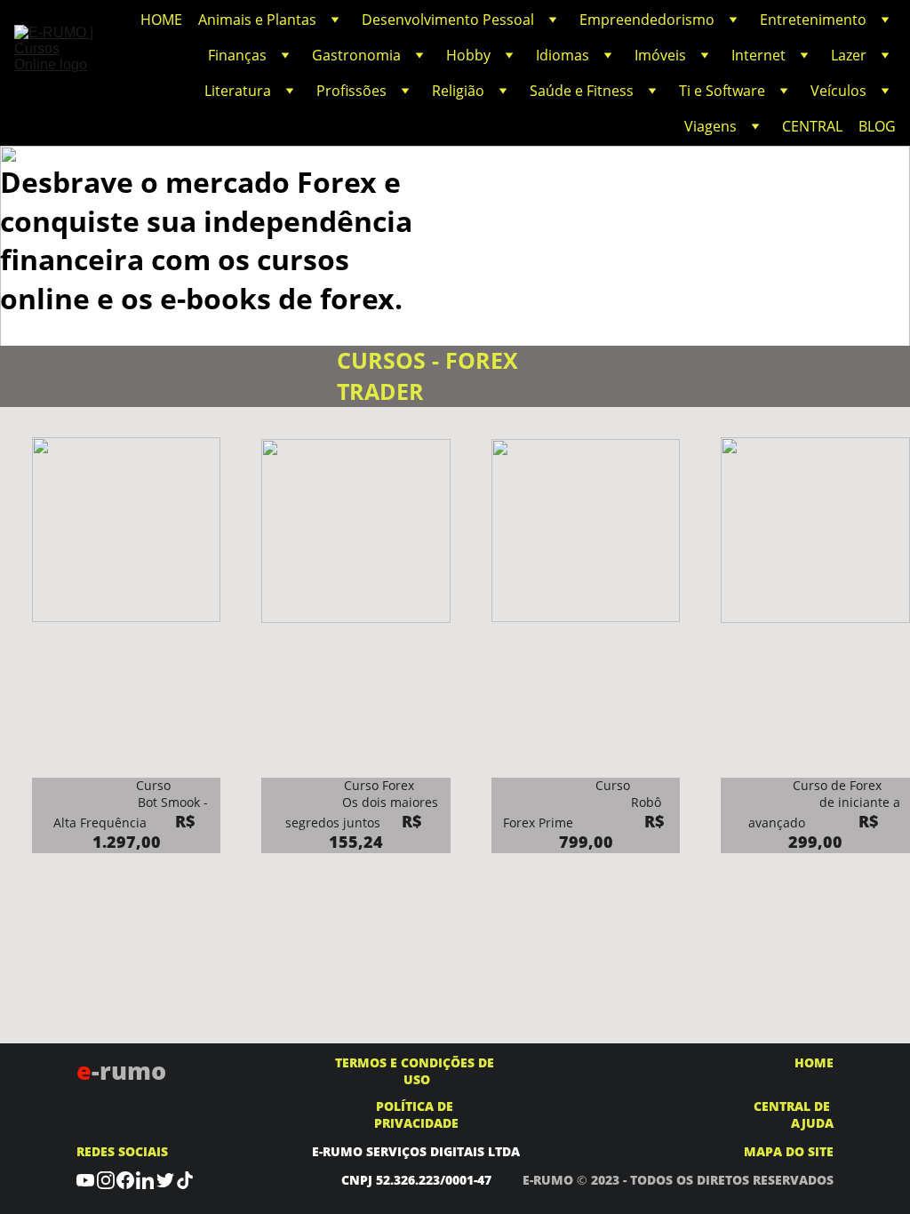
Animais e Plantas (257, 19)
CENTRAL (812, 126)
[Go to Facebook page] (125, 1179)
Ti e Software (722, 90)
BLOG (877, 126)
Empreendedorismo (646, 19)
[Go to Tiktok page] (185, 1179)
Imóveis (660, 55)
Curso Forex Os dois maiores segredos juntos (361, 804)
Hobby (468, 55)
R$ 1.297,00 (146, 831)
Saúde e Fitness (582, 90)
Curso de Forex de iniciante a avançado (818, 804)
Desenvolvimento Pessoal (448, 19)
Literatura (237, 90)
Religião (458, 90)
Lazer (848, 55)
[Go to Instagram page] (106, 1179)
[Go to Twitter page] (165, 1179)
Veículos (838, 90)
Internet (758, 55)
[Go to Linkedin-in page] (145, 1179)
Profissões (351, 90)
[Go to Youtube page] (85, 1179)
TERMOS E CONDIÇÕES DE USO (416, 1071)
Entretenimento (813, 19)
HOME (161, 19)
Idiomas (562, 55)
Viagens (710, 126)
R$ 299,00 (835, 831)
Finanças (237, 55)
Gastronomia (356, 55)
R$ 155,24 (378, 831)
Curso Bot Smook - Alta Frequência (131, 804)
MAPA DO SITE (789, 1151)
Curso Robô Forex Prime (591, 804)
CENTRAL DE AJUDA (794, 1114)
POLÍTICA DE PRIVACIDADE (416, 1114)
